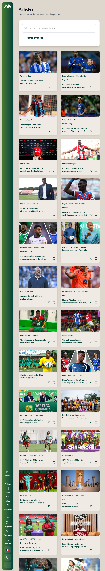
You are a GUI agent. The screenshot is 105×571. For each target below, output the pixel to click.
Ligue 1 (79, 375)
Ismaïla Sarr (79, 204)
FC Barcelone (67, 291)
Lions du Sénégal (26, 291)
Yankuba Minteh (26, 76)
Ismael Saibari (67, 539)
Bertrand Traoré (26, 247)
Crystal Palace (67, 204)
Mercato (77, 120)
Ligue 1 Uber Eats (68, 375)
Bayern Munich (80, 539)
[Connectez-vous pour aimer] (49, 87)
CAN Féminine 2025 (27, 539)
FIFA (27, 415)
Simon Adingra (67, 124)
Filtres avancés (34, 37)
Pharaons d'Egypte (81, 291)
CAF (21, 415)
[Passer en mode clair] (7, 557)
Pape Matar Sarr (68, 80)
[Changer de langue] (7, 549)
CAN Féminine (67, 455)
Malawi (39, 539)
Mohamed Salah (26, 120)
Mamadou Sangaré (69, 164)
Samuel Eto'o (25, 204)
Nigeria (23, 455)
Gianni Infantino (36, 415)
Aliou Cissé (35, 204)
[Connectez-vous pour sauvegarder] (54, 87)
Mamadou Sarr (81, 76)
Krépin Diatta (67, 120)
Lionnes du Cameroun (36, 455)
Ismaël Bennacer (26, 251)
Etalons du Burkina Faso (29, 335)
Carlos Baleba (25, 164)
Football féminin (81, 495)
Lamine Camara (68, 76)
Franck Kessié (39, 247)
